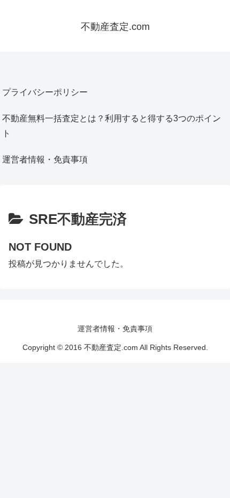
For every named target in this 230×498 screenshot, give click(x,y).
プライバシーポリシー (45, 92)
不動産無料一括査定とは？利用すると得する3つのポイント (111, 126)
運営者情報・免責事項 (45, 159)
